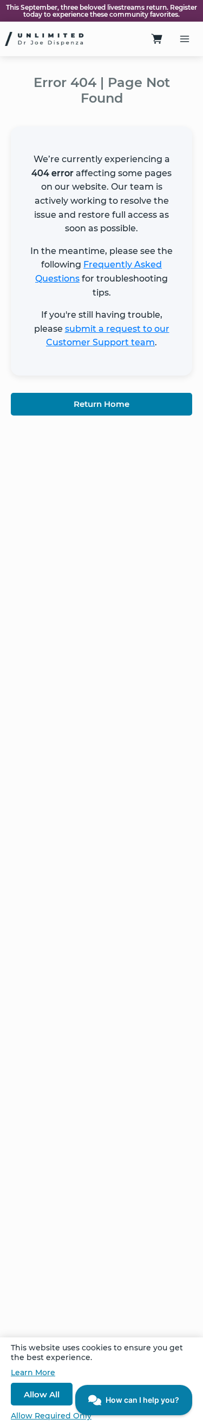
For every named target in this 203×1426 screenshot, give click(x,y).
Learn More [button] (33, 1372)
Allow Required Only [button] (51, 1416)
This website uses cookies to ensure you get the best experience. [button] (97, 1352)
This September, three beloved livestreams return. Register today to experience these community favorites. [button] (101, 11)
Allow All (42, 1394)
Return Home (101, 404)
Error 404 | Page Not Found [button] (102, 90)
